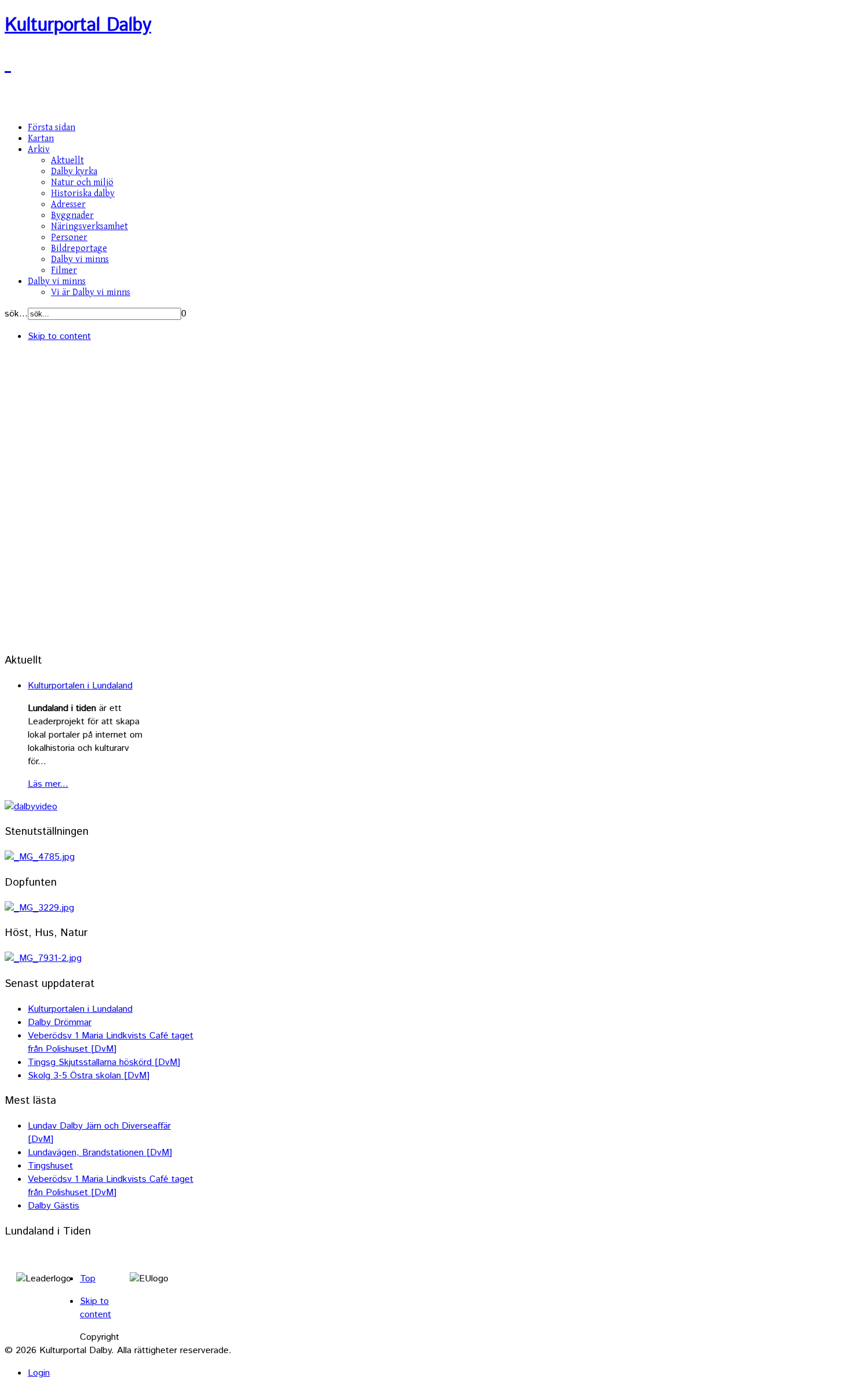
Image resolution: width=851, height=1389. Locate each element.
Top (88, 1278)
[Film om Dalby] (31, 806)
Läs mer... (48, 784)
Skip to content (59, 336)
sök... (16, 313)
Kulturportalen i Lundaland (80, 685)
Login (39, 1373)
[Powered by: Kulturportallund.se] (8, 64)
